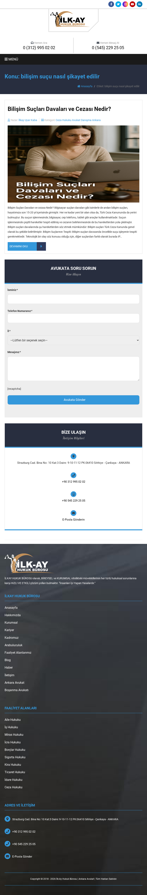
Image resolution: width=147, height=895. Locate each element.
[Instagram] (125, 4)
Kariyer (9, 630)
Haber (9, 667)
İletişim (9, 675)
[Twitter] (118, 4)
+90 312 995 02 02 (73, 481)
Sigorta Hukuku (15, 757)
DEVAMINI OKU (19, 246)
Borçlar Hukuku (15, 750)
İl (8, 331)
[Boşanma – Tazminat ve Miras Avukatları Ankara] (73, 20)
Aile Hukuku (13, 720)
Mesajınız (13, 352)
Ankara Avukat (14, 682)
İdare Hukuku (13, 780)
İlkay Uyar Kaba (28, 120)
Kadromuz (12, 638)
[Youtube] (132, 4)
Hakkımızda (13, 615)
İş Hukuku (11, 727)
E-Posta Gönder (22, 856)
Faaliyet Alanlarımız (18, 652)
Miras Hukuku (14, 734)
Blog (8, 660)
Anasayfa (86, 86)
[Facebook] (111, 4)
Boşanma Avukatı (17, 690)
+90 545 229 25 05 (73, 500)
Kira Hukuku (13, 764)
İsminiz (12, 289)
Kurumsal (11, 622)
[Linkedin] (139, 4)
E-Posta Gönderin (73, 519)
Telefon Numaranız (19, 310)
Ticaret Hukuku (15, 772)
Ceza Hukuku (13, 787)
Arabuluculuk (13, 645)
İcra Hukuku (13, 742)
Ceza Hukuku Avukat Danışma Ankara (78, 120)
